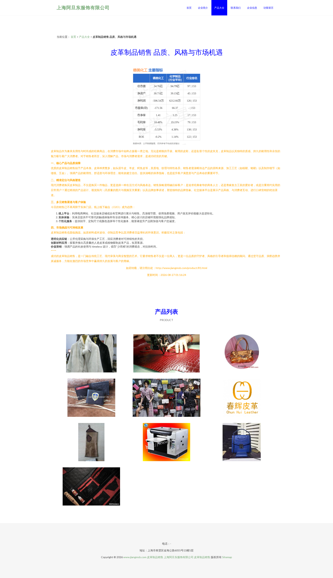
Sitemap (227, 557)
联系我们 (236, 7)
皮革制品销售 (155, 557)
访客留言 (268, 7)
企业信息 (252, 7)
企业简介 (203, 7)
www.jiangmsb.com (134, 557)
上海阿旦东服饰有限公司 (83, 7)
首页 (189, 7)
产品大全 (219, 7)
